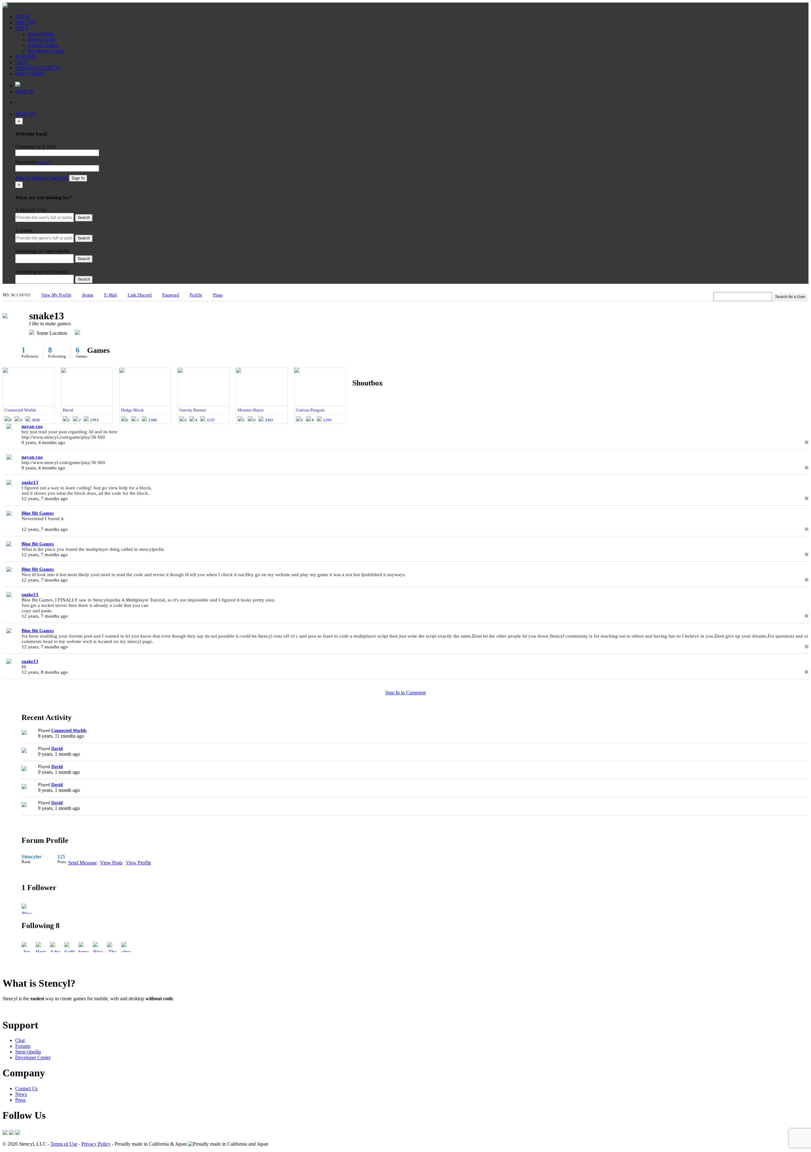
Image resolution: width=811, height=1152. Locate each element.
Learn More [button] (14, 1009)
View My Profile (56, 295)
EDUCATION (30, 73)
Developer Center (45, 51)
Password (170, 295)
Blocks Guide (41, 39)
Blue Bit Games (38, 513)
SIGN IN (24, 91)
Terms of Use (63, 1144)
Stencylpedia (41, 33)
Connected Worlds (68, 730)
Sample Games (43, 45)
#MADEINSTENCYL (38, 68)
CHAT (22, 62)
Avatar (87, 295)
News (21, 1094)
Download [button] (38, 1009)
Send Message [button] (82, 862)
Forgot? (43, 162)
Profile (196, 295)
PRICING (25, 22)
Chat (20, 1040)
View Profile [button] (138, 862)
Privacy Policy (96, 1144)
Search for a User (790, 297)
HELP (21, 28)
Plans (217, 295)
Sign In (78, 178)
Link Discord (139, 295)
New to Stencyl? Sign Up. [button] (41, 178)
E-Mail (110, 295)
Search (84, 217)
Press (20, 1100)
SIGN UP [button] (25, 114)
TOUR (22, 16)
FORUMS (25, 56)
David (57, 748)
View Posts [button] (111, 862)
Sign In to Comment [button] (405, 692)
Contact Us (26, 1088)
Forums (22, 1046)
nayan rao (32, 426)
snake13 (30, 482)
